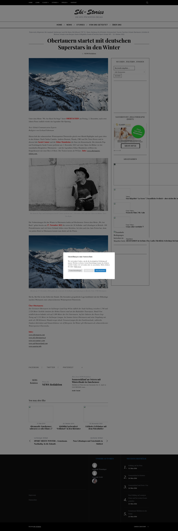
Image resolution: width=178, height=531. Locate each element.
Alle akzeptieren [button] (100, 270)
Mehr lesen (77, 267)
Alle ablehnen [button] (89, 270)
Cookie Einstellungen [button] (75, 270)
